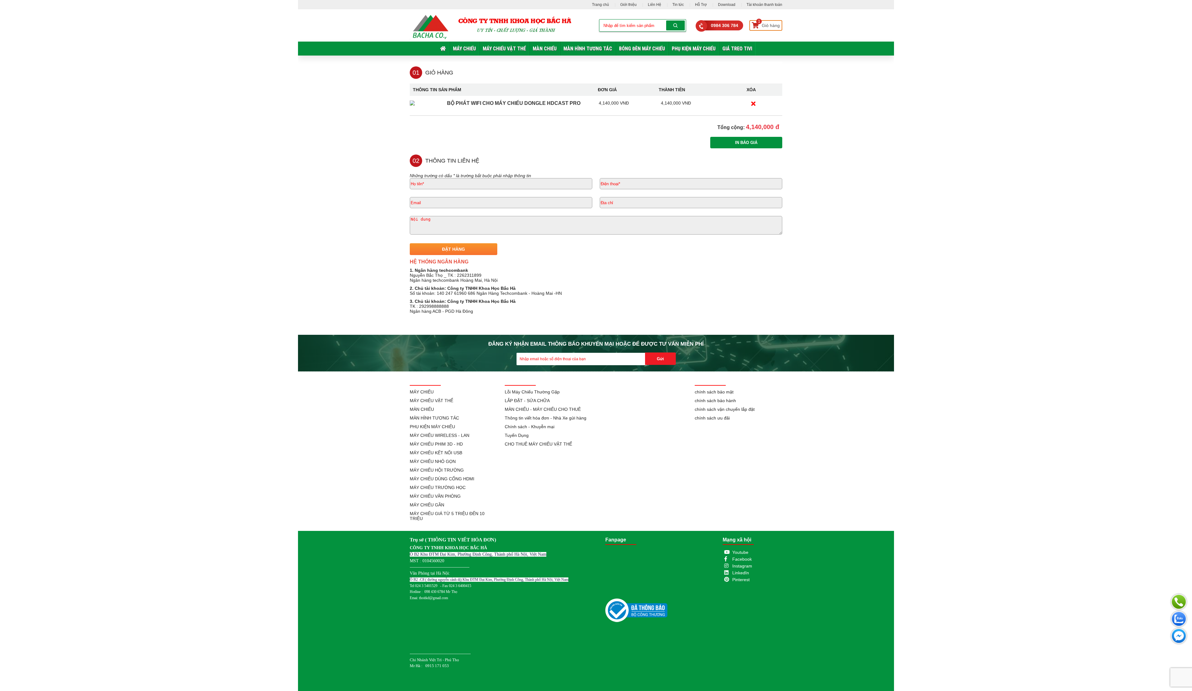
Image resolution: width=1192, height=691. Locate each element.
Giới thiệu (628, 4)
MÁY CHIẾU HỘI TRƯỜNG (437, 470)
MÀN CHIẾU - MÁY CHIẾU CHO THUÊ (543, 409)
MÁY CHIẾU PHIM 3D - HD (436, 444)
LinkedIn (740, 572)
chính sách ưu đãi (712, 417)
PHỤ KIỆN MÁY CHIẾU (694, 49)
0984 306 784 (724, 25)
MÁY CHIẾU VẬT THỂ (504, 49)
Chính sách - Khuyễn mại (529, 426)
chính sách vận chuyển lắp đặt (725, 409)
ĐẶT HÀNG (453, 249)
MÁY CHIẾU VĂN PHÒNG (435, 496)
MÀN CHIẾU (545, 49)
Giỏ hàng (769, 24)
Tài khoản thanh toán (764, 4)
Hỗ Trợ (701, 4)
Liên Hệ (654, 4)
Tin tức (678, 4)
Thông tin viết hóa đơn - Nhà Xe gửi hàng (545, 417)
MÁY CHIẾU (464, 49)
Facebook (742, 559)
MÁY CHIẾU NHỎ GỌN (433, 461)
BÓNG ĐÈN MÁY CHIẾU (642, 49)
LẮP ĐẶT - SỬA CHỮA (527, 400)
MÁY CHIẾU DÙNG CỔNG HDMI (442, 478)
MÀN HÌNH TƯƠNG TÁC (587, 49)
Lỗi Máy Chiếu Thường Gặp (532, 391)
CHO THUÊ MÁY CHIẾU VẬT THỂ (538, 444)
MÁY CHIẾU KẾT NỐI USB (436, 452)
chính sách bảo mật (714, 391)
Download (726, 4)
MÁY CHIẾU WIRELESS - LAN (439, 435)
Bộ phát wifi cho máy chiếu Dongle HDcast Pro (513, 103)
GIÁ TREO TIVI (737, 49)
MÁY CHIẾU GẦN (427, 504)
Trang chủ (600, 4)
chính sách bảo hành (715, 400)
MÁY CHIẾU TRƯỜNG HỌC (438, 487)
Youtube (740, 552)
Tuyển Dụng (517, 435)
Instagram (742, 565)
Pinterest (741, 579)
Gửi (660, 359)
